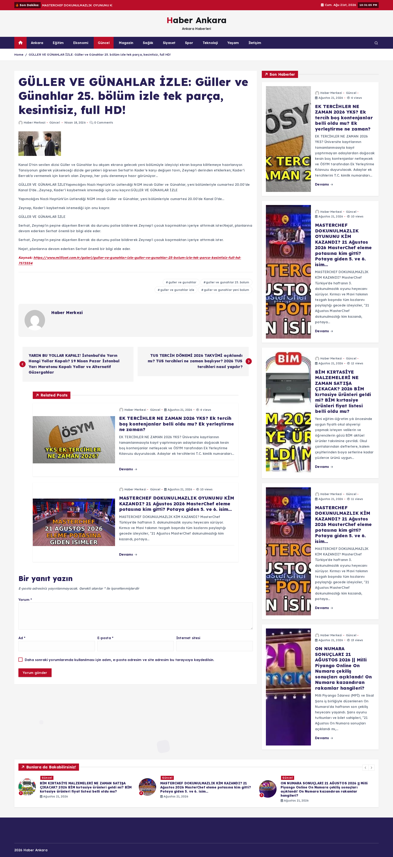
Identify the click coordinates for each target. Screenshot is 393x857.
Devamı (126, 469)
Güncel (104, 43)
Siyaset (169, 43)
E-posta (105, 638)
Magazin (126, 43)
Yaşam (233, 43)
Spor (189, 43)
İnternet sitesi (188, 638)
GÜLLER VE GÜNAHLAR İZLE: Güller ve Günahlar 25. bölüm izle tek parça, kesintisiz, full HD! (100, 54)
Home (19, 54)
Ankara (37, 43)
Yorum (25, 600)
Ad (22, 638)
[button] (366, 768)
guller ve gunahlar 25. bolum (227, 282)
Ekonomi (80, 43)
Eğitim (58, 43)
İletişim (254, 43)
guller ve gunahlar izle (177, 290)
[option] (76, 787)
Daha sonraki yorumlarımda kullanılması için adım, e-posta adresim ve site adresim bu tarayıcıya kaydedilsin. (119, 660)
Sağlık (148, 43)
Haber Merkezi (34, 122)
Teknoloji (210, 43)
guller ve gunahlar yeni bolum (226, 290)
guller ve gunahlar (182, 282)
